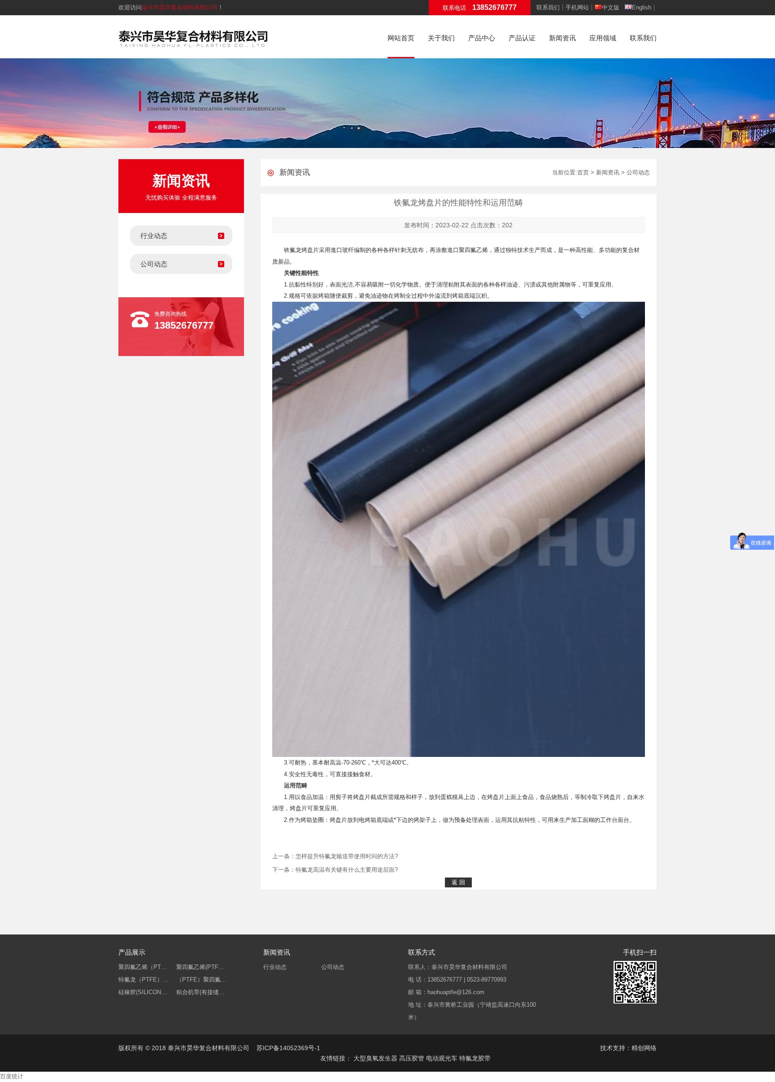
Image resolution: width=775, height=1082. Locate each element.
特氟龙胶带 (475, 1058)
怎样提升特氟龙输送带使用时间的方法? (347, 856)
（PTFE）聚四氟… (201, 979)
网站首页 (401, 38)
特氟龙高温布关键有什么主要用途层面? (347, 869)
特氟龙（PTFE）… (143, 979)
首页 (583, 172)
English (641, 7)
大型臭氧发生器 (375, 1058)
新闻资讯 (562, 38)
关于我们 (441, 38)
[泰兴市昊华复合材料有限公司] (193, 37)
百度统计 (11, 1076)
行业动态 (153, 235)
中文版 (610, 7)
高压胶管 (411, 1058)
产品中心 (481, 38)
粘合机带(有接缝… (200, 992)
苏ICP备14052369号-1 (288, 1048)
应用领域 (602, 38)
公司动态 (153, 264)
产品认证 (522, 38)
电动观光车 (441, 1058)
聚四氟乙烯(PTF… (200, 967)
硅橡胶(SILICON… (142, 992)
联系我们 (548, 7)
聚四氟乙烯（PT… (142, 967)
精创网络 (644, 1048)
